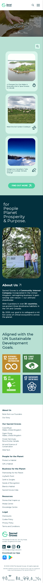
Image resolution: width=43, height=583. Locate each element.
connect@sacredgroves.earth (11, 550)
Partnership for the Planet (12, 473)
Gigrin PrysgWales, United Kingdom (11, 434)
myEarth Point (8, 476)
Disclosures (6, 516)
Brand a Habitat (8, 486)
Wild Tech (6, 450)
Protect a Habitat (9, 460)
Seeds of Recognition (11, 483)
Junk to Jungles (8, 480)
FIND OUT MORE (20, 185)
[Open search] (33, 5)
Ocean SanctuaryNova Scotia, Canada (10, 440)
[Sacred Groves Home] (10, 5)
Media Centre (7, 504)
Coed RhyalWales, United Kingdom (11, 429)
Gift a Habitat (7, 464)
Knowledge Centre (9, 507)
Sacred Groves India (10, 490)
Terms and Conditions (11, 526)
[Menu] (38, 5)
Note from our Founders (12, 414)
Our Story (6, 418)
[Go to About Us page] (20, 285)
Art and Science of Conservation (9, 445)
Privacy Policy (7, 523)
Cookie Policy (7, 519)
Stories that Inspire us (11, 500)
